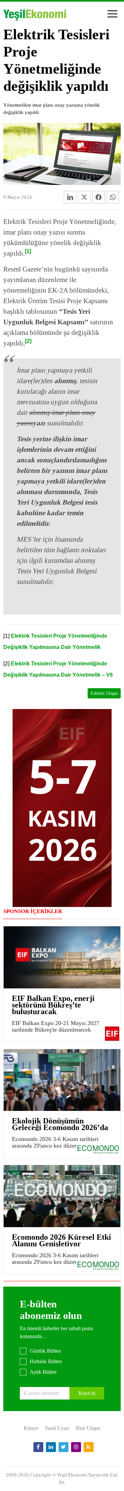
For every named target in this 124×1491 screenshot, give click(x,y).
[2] (28, 341)
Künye (31, 1428)
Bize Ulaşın (88, 1428)
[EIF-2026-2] (62, 807)
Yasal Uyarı (57, 1428)
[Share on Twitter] (84, 197)
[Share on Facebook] (98, 197)
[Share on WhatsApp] (112, 197)
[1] (28, 251)
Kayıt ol (86, 1393)
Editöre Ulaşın (104, 693)
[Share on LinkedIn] (70, 197)
